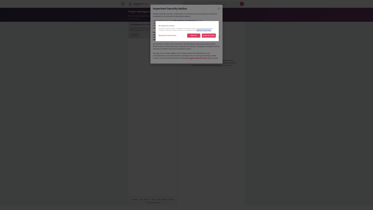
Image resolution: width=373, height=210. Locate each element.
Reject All (194, 35)
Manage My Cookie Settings (167, 35)
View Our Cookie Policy (204, 30)
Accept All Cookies (209, 35)
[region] (187, 31)
